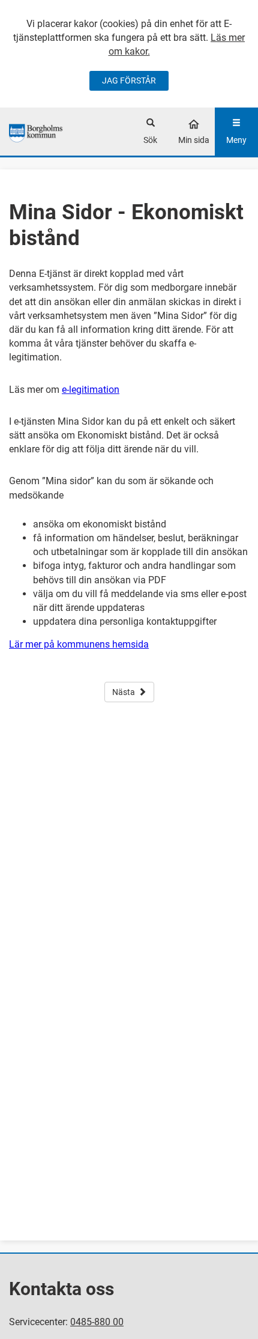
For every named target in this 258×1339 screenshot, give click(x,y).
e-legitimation (90, 389)
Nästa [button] (123, 692)
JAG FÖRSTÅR (129, 80)
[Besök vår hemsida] (37, 131)
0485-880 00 (97, 1322)
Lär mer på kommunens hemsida (79, 644)
